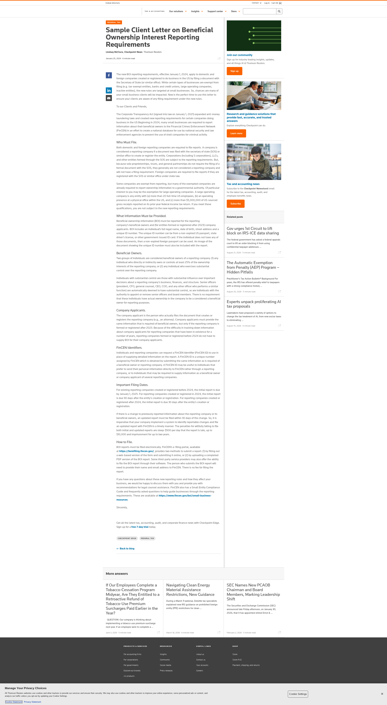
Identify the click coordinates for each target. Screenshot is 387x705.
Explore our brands (132, 670)
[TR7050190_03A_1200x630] (254, 95)
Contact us (200, 659)
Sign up (235, 71)
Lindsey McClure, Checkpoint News (124, 52)
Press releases (166, 670)
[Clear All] (273, 11)
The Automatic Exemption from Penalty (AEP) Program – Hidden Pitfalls (253, 267)
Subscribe (236, 203)
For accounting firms (132, 654)
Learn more (236, 133)
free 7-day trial (139, 527)
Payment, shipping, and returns (246, 665)
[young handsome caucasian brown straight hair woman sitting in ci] (254, 162)
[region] (193, 694)
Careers (199, 670)
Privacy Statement (32, 702)
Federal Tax (113, 22)
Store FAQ (237, 659)
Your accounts (202, 665)
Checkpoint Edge (127, 538)
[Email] (109, 97)
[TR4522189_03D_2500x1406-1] (254, 35)
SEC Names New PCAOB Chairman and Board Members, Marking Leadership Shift (253, 592)
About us (200, 654)
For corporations (131, 659)
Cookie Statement (14, 702)
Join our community (239, 55)
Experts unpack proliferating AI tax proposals (254, 304)
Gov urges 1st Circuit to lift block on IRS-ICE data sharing (253, 231)
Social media (165, 665)
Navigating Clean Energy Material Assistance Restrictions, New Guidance (190, 589)
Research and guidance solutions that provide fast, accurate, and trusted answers (251, 117)
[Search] (279, 11)
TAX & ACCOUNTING (155, 11)
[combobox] (262, 11)
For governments (131, 665)
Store (235, 654)
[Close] (382, 693)
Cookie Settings (298, 694)
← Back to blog (125, 548)
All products (129, 676)
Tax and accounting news (243, 184)
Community (165, 659)
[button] (178, 11)
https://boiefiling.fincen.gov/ (136, 451)
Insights (163, 654)
